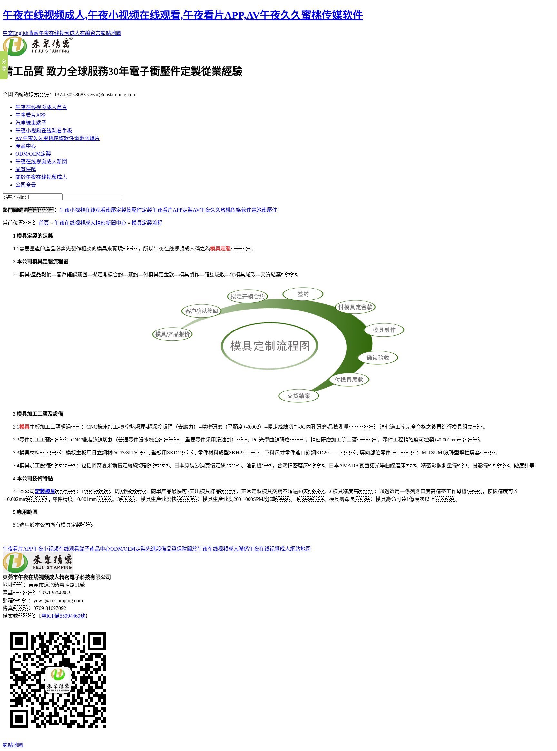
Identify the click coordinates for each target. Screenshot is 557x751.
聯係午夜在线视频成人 (264, 549)
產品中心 (25, 146)
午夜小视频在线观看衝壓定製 (92, 210)
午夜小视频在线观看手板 (43, 130)
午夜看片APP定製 (172, 210)
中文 (8, 33)
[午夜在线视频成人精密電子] (38, 54)
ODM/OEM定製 (33, 154)
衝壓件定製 (139, 210)
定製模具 (45, 491)
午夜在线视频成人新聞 (41, 161)
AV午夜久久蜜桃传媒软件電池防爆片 (57, 138)
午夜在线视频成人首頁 (41, 107)
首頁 (44, 223)
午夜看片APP (30, 115)
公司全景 (25, 185)
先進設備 (156, 549)
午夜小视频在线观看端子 (61, 549)
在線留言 (90, 33)
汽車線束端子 (30, 123)
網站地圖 (111, 33)
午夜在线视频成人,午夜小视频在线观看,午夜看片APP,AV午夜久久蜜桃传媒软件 (183, 15)
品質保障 (25, 169)
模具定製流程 (147, 223)
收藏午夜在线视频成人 (54, 33)
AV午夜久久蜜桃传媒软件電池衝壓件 (235, 210)
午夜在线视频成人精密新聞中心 (90, 223)
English (20, 33)
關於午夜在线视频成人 (41, 177)
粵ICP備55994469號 (63, 616)
